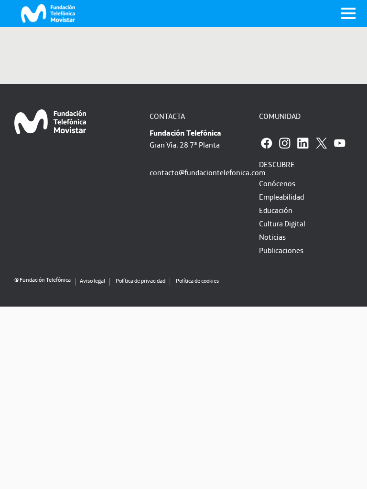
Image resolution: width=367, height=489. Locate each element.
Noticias (272, 237)
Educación (275, 210)
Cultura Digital (282, 223)
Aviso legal (92, 280)
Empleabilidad (281, 197)
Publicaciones (281, 250)
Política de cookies (197, 280)
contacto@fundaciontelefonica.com (207, 172)
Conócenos (277, 183)
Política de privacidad (140, 280)
